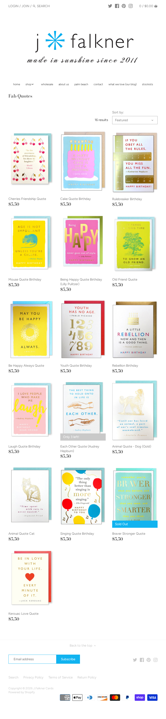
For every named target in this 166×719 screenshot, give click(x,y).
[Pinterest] (124, 6)
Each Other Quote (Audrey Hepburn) (79, 448)
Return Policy (86, 677)
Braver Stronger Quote (128, 534)
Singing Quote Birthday (77, 534)
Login (13, 6)
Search (13, 677)
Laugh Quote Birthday (24, 446)
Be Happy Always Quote (26, 366)
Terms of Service (60, 677)
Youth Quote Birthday (76, 366)
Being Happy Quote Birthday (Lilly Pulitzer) (81, 282)
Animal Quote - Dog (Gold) (131, 446)
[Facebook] (117, 6)
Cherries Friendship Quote (27, 199)
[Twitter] (110, 6)
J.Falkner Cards (43, 688)
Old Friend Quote (124, 279)
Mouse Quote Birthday (24, 279)
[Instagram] (131, 6)
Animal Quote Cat (21, 534)
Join (25, 6)
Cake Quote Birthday (75, 199)
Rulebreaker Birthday (127, 199)
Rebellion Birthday (125, 366)
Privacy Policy (33, 677)
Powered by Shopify (21, 692)
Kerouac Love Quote (23, 614)
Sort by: (118, 112)
